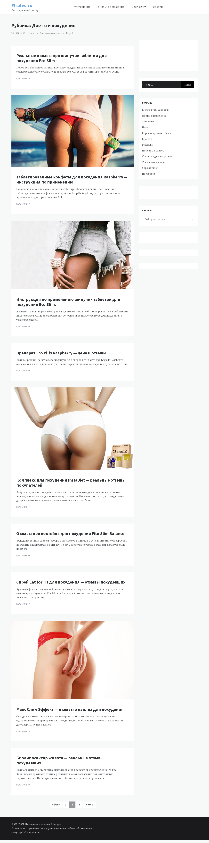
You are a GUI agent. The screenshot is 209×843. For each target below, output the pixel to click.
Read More (22, 78)
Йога (145, 127)
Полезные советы (153, 150)
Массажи (147, 144)
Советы (158, 7)
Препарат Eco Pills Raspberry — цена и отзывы (61, 353)
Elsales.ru (21, 5)
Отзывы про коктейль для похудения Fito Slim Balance (70, 533)
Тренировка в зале (153, 162)
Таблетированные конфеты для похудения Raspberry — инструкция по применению (72, 179)
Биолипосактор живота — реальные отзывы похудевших (60, 760)
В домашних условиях (155, 109)
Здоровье (148, 121)
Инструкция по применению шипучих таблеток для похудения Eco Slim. (68, 302)
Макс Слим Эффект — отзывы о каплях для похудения (70, 709)
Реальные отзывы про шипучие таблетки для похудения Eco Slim (61, 58)
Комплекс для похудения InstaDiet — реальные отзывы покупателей (71, 482)
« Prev (56, 804)
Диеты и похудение (111, 7)
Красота (147, 139)
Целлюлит (139, 7)
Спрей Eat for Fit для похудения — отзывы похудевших (70, 582)
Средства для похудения (157, 156)
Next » (89, 804)
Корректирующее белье (157, 133)
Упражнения (82, 7)
